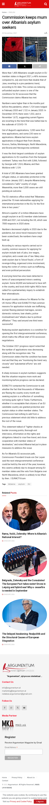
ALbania (11, 484)
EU (29, 484)
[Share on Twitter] (24, 66)
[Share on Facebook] (9, 66)
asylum (21, 484)
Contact (5, 781)
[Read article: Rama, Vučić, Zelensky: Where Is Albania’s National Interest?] (24, 515)
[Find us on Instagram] (11, 707)
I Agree (40, 802)
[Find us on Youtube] (24, 707)
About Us (31, 777)
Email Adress (11, 747)
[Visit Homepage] (22, 4)
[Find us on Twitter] (17, 707)
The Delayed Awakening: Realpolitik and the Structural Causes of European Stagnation (23, 637)
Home (4, 12)
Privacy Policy (17, 777)
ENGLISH (12, 12)
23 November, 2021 (9, 33)
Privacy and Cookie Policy (21, 801)
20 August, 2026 (8, 541)
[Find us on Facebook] (4, 707)
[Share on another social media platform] (40, 66)
